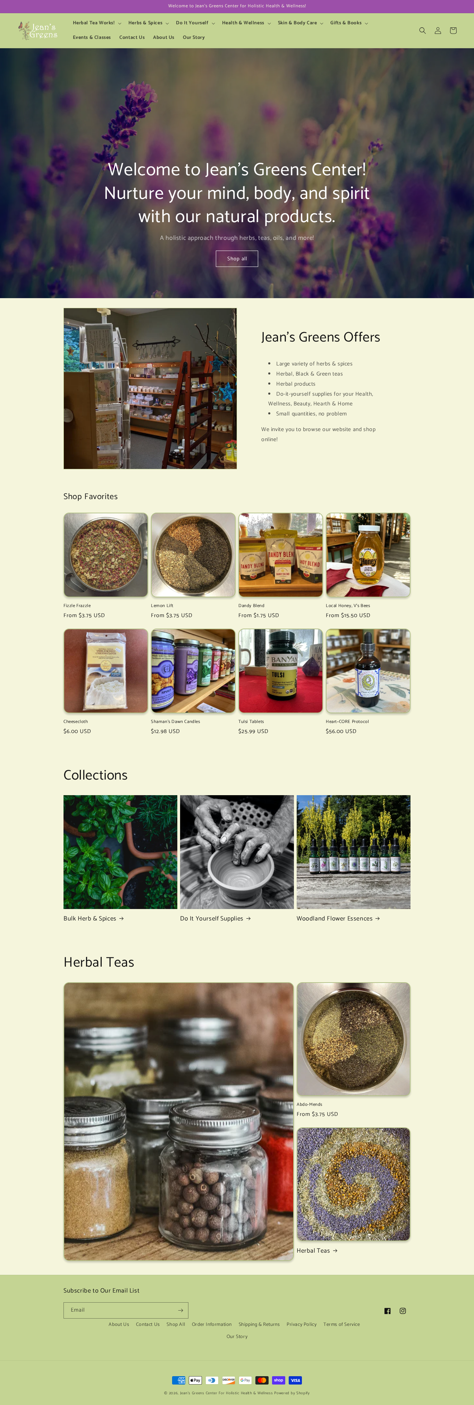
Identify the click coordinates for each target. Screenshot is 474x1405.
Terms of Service (341, 1325)
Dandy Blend (251, 606)
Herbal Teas (313, 1251)
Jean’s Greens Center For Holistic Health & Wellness (226, 1393)
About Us (119, 1325)
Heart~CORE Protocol (347, 722)
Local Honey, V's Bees (348, 606)
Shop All (176, 1325)
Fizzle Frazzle (77, 606)
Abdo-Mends (309, 1105)
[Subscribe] (180, 1310)
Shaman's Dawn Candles (175, 722)
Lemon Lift (162, 606)
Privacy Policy (301, 1325)
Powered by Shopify (292, 1393)
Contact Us (148, 1325)
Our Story (237, 1337)
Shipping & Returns (259, 1325)
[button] (96, 23)
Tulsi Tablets (251, 722)
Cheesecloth (76, 722)
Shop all (237, 258)
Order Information (212, 1325)
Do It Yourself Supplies (212, 919)
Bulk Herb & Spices (90, 919)
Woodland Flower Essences (335, 919)
